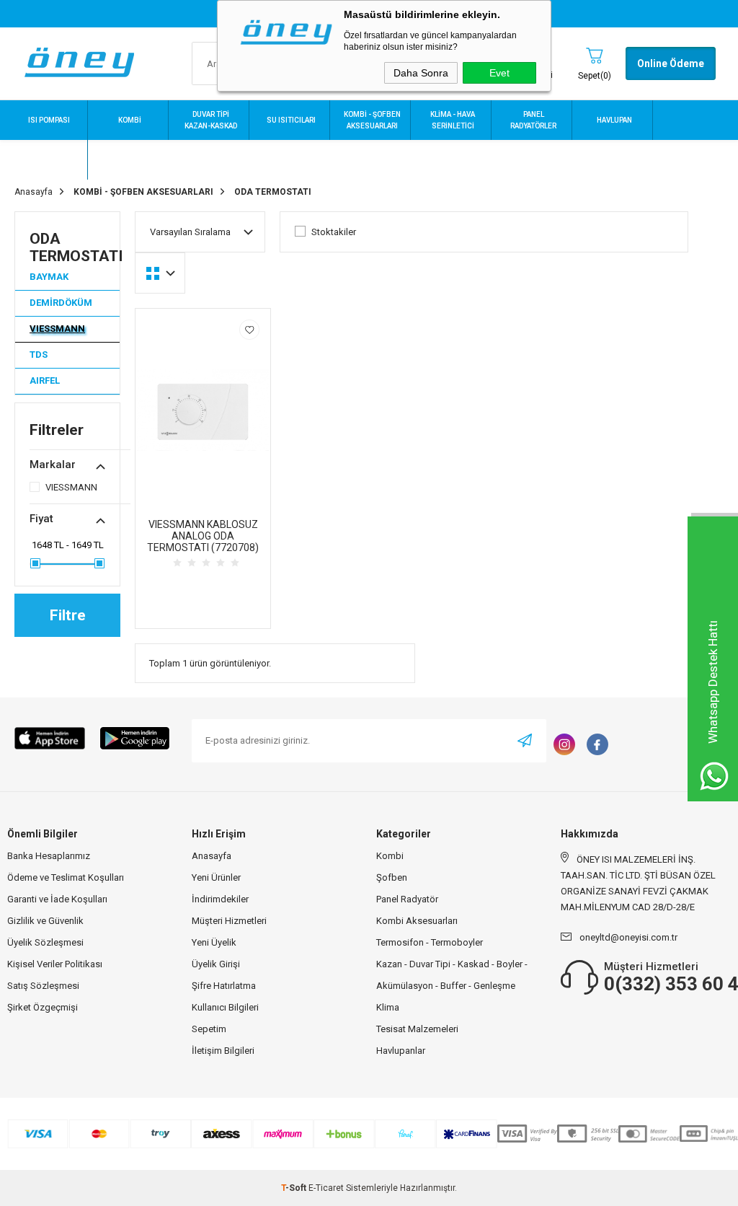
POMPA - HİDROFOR (129, 160)
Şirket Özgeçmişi (42, 1007)
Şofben (391, 877)
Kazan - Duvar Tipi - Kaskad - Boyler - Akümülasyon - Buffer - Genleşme (452, 975)
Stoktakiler (333, 231)
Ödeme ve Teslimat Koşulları (65, 877)
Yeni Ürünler (216, 877)
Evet (499, 73)
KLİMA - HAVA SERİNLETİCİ (452, 120)
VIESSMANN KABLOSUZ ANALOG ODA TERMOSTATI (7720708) (203, 536)
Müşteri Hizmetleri (229, 920)
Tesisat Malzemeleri (417, 1029)
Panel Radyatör (407, 899)
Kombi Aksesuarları (417, 920)
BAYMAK (49, 276)
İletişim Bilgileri (223, 1050)
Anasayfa (211, 855)
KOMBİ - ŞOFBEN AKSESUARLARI (372, 120)
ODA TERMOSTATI (75, 247)
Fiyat (41, 518)
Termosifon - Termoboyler (429, 942)
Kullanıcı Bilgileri (225, 1007)
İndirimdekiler (220, 899)
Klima (387, 1007)
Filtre (68, 615)
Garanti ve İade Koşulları (57, 899)
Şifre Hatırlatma (224, 985)
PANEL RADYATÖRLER (533, 120)
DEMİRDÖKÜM (61, 302)
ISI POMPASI (49, 120)
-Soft (294, 1188)
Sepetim (209, 1029)
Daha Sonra (421, 73)
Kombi (390, 855)
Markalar (53, 464)
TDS (39, 354)
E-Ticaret (326, 1188)
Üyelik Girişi (216, 964)
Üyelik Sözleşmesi (45, 942)
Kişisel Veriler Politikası (54, 964)
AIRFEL (45, 380)
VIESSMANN (57, 328)
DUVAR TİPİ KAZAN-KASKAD (210, 120)
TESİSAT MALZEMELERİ (49, 160)
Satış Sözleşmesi (43, 985)
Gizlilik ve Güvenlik (45, 920)
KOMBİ (129, 120)
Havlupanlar (400, 1050)
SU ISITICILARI (291, 120)
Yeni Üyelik (214, 942)
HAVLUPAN (614, 120)
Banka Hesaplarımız (48, 855)
